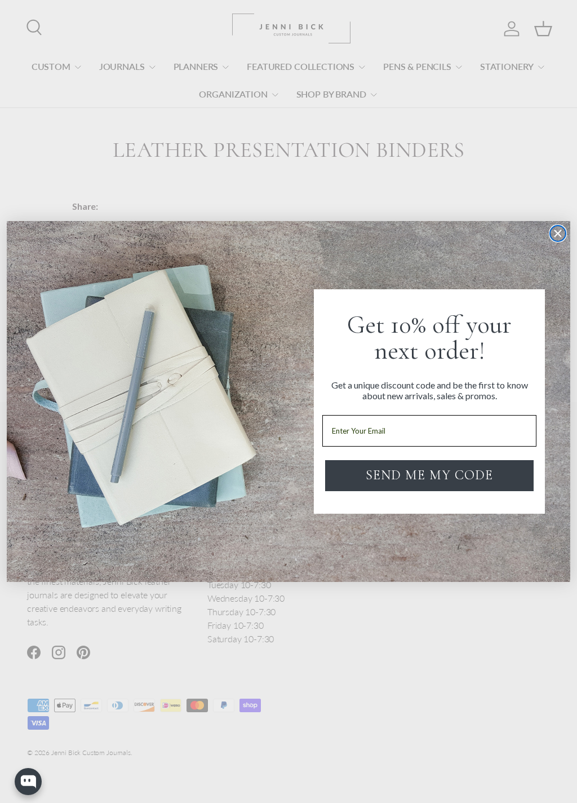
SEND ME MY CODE (429, 475)
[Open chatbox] (28, 781)
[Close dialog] (558, 233)
